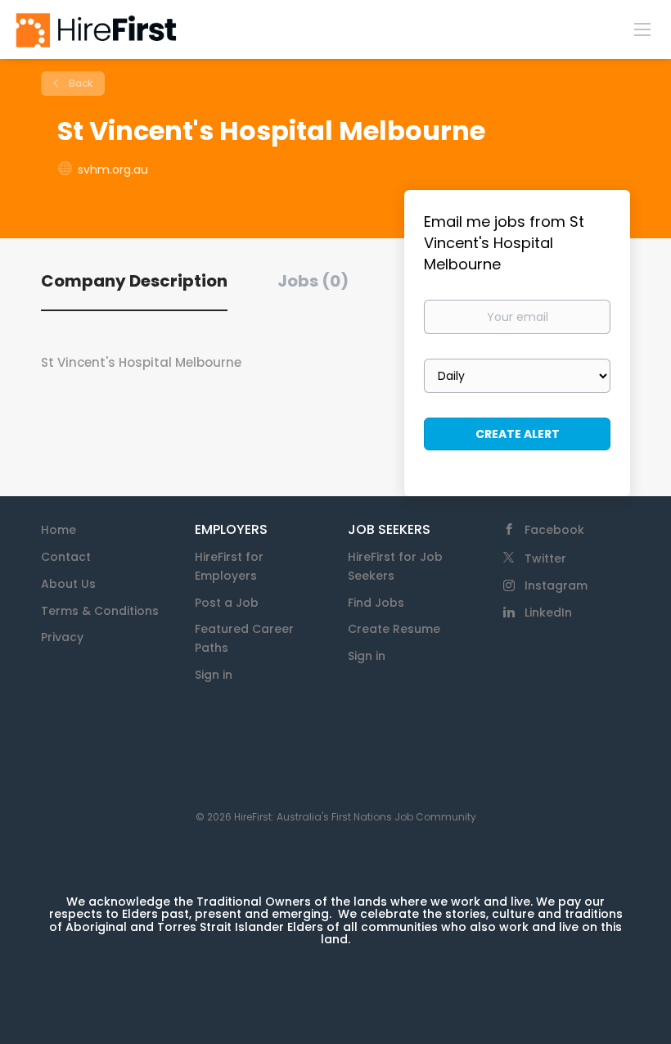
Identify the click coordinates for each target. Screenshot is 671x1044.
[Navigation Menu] (642, 28)
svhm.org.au (113, 169)
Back (79, 83)
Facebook (554, 530)
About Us (68, 584)
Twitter (545, 558)
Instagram (556, 585)
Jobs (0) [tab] (313, 280)
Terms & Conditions (100, 611)
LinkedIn (548, 612)
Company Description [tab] (134, 280)
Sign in (213, 675)
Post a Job (227, 602)
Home (58, 530)
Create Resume (394, 629)
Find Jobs (376, 602)
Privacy (62, 637)
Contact (66, 557)
